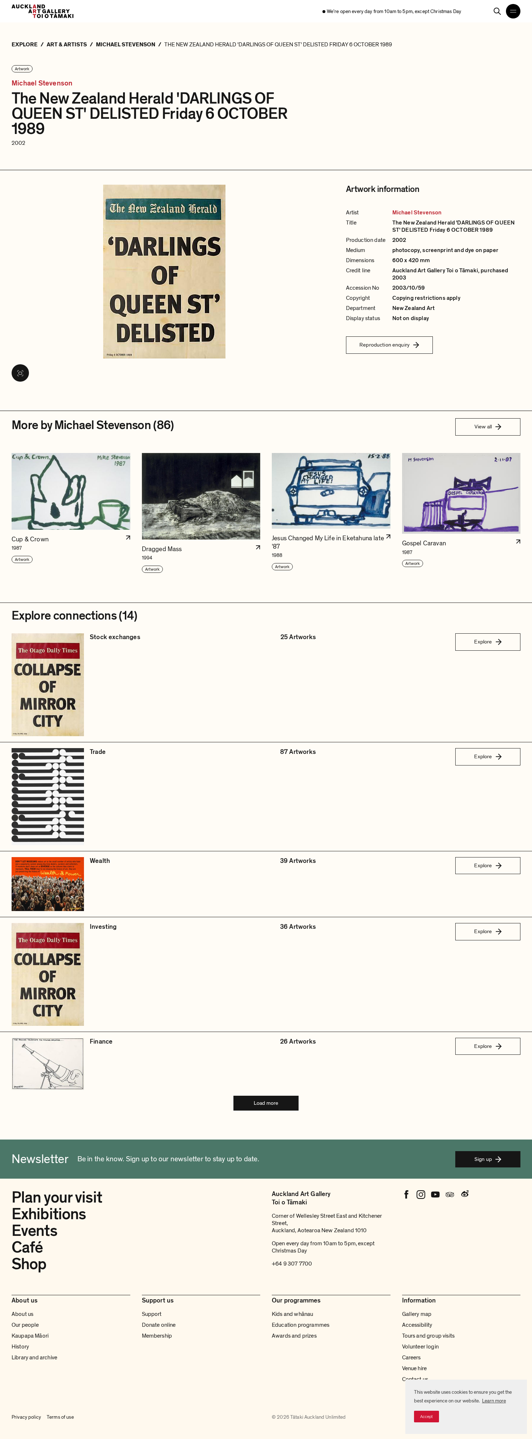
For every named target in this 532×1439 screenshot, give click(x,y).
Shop (29, 1264)
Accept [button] (426, 1416)
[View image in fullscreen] (20, 373)
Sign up (483, 1159)
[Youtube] (435, 1194)
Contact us (415, 1379)
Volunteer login (420, 1347)
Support (152, 1314)
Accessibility (417, 1325)
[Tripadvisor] (450, 1194)
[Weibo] (464, 1194)
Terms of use (60, 1417)
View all (483, 426)
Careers (411, 1358)
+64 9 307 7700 (292, 1264)
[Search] (497, 11)
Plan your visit (57, 1197)
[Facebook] (406, 1194)
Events (34, 1230)
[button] (71, 513)
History (20, 1347)
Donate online (159, 1325)
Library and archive (34, 1358)
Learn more (494, 1400)
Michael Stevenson (42, 83)
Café (27, 1247)
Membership (157, 1336)
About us (22, 1314)
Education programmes (300, 1325)
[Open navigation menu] (513, 11)
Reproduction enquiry (384, 344)
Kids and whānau (292, 1314)
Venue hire (414, 1368)
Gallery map (417, 1314)
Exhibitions (49, 1214)
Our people (25, 1325)
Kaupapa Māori (30, 1336)
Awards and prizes (294, 1336)
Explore (483, 641)
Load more (266, 1103)
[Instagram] (421, 1194)
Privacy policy (26, 1417)
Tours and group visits (428, 1336)
